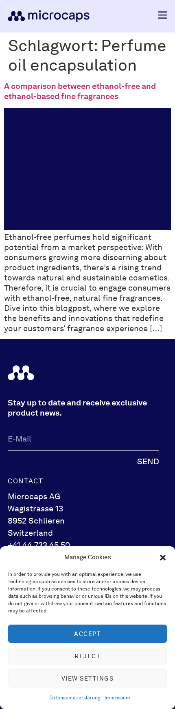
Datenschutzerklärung (75, 697)
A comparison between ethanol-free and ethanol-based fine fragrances (80, 91)
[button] (163, 558)
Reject (87, 656)
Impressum (117, 697)
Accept (87, 634)
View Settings (87, 678)
